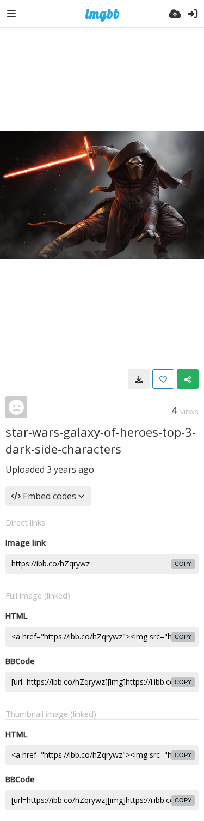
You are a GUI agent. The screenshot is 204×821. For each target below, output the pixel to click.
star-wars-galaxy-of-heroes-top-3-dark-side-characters (100, 440)
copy (183, 563)
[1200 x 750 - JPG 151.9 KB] (139, 379)
